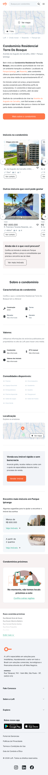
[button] (24, 431)
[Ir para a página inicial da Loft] (6, 4)
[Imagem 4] (26, 217)
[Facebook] (32, 767)
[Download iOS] (32, 727)
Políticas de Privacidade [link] (12, 741)
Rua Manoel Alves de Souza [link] (12, 618)
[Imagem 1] (21, 217)
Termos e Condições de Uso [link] (14, 746)
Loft (4, 38)
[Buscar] (39, 4)
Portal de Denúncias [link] (11, 736)
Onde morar (14, 38)
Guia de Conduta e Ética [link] (12, 751)
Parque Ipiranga (9, 71)
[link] (16, 262)
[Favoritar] (38, 168)
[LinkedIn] (24, 767)
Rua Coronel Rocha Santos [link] (12, 624)
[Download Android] (13, 727)
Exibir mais (7, 635)
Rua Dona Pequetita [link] (10, 627)
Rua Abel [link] (6, 630)
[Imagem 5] (28, 217)
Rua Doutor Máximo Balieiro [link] (13, 621)
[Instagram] (16, 767)
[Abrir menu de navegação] (43, 3)
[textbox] (25, 3)
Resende (23, 71)
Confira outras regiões (24, 598)
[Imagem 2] (23, 217)
